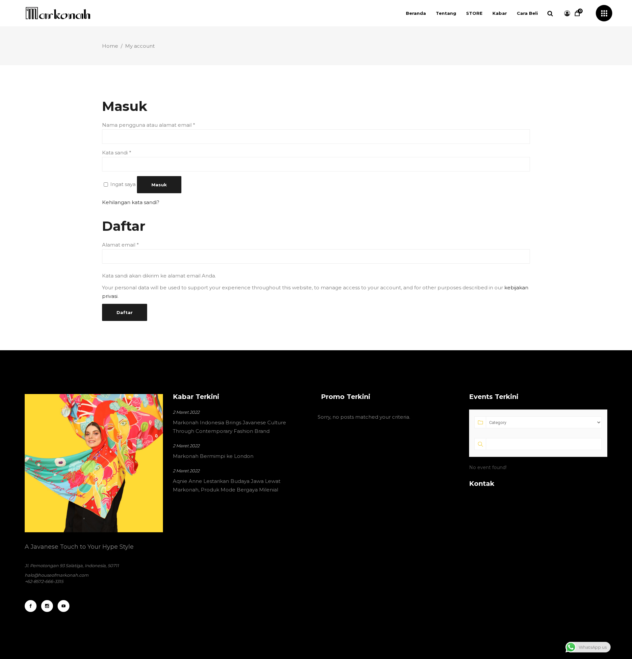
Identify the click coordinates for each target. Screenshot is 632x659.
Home (110, 46)
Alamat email (120, 245)
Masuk (159, 184)
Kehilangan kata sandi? (130, 202)
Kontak (481, 484)
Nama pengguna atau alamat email (148, 125)
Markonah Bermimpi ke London (213, 456)
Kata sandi (116, 152)
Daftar (125, 312)
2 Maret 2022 (186, 412)
